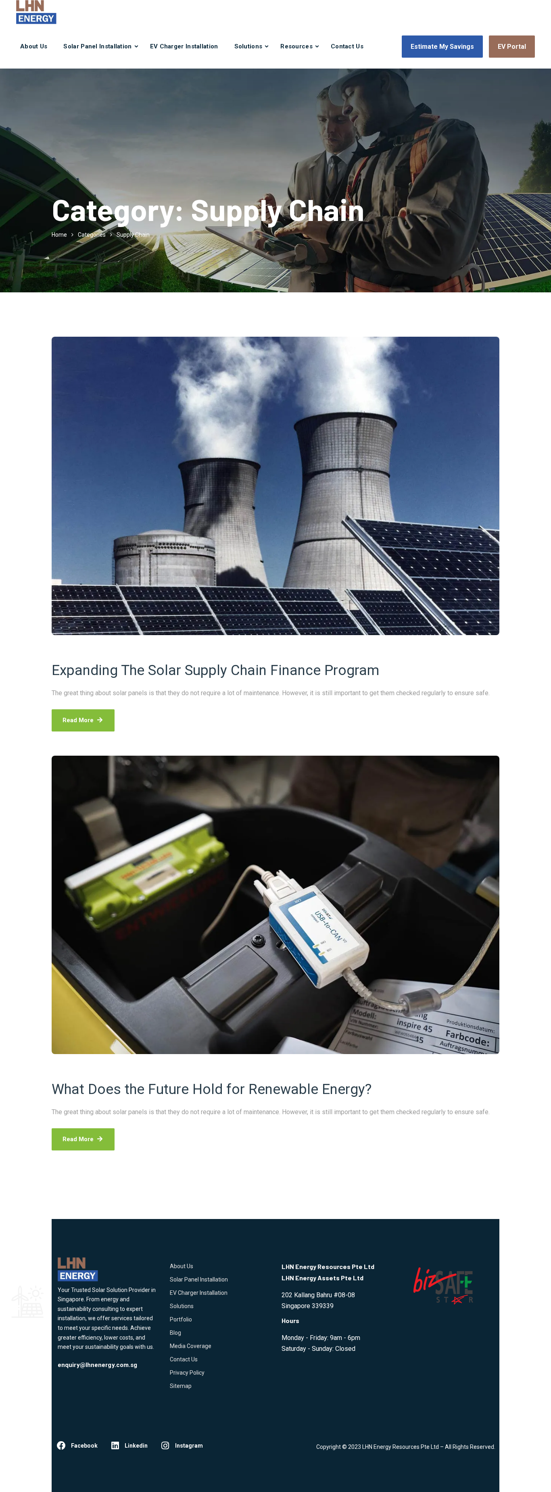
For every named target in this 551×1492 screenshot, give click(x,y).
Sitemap (181, 1386)
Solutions (248, 46)
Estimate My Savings (442, 46)
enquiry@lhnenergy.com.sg (97, 1365)
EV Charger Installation (184, 46)
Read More (78, 720)
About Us (33, 46)
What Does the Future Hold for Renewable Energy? (212, 1089)
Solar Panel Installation (97, 46)
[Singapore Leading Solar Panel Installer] (36, 12)
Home (59, 234)
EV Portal (512, 46)
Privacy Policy (187, 1372)
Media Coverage (190, 1346)
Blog (175, 1332)
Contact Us (347, 46)
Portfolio (181, 1319)
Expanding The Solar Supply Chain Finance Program (215, 670)
